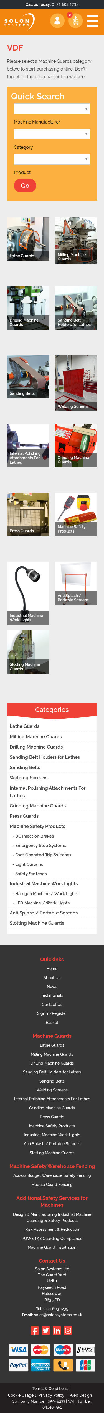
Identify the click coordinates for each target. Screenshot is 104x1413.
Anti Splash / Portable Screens (44, 913)
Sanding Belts (25, 767)
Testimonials (52, 995)
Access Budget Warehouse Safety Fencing (52, 1175)
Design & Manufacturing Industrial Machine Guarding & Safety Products (52, 1217)
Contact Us (52, 1004)
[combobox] (37, 122)
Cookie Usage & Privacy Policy (36, 1395)
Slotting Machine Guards (37, 923)
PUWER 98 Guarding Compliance (52, 1238)
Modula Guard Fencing (52, 1184)
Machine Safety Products (37, 826)
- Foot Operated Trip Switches (41, 855)
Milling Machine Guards (36, 736)
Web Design (81, 1395)
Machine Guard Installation (52, 1247)
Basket (52, 1022)
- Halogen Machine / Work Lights (45, 893)
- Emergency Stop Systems (39, 845)
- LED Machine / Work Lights (41, 903)
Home (52, 968)
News (52, 986)
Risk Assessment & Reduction (52, 1229)
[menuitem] (52, 968)
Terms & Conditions (50, 1388)
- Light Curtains (27, 864)
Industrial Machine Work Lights (44, 883)
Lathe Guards (24, 726)
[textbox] (37, 122)
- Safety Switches (29, 873)
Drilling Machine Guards (36, 747)
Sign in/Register (52, 1013)
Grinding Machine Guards (38, 806)
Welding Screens (28, 777)
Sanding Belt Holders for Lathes (45, 757)
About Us (52, 978)
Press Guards (24, 816)
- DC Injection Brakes (33, 836)
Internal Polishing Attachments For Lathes (47, 791)
